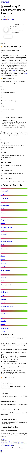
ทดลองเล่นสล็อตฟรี (17, 443)
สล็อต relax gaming (9, 443)
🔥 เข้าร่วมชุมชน (10, 19)
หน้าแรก (2, 442)
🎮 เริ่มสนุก (3, 19)
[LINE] (1, 450)
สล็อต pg (13, 70)
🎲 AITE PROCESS (5, 1)
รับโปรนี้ (8, 36)
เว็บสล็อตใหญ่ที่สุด (16, 442)
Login (2, 2)
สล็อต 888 (25, 73)
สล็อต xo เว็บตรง (8, 442)
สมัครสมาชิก (6, 2)
